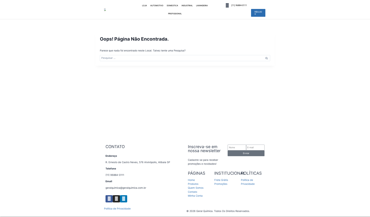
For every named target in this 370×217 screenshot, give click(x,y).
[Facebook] (109, 198)
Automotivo (156, 5)
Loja (144, 5)
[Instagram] (116, 198)
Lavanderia (202, 5)
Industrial (187, 5)
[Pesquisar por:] (185, 57)
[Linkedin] (123, 198)
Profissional (175, 13)
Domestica (172, 5)
